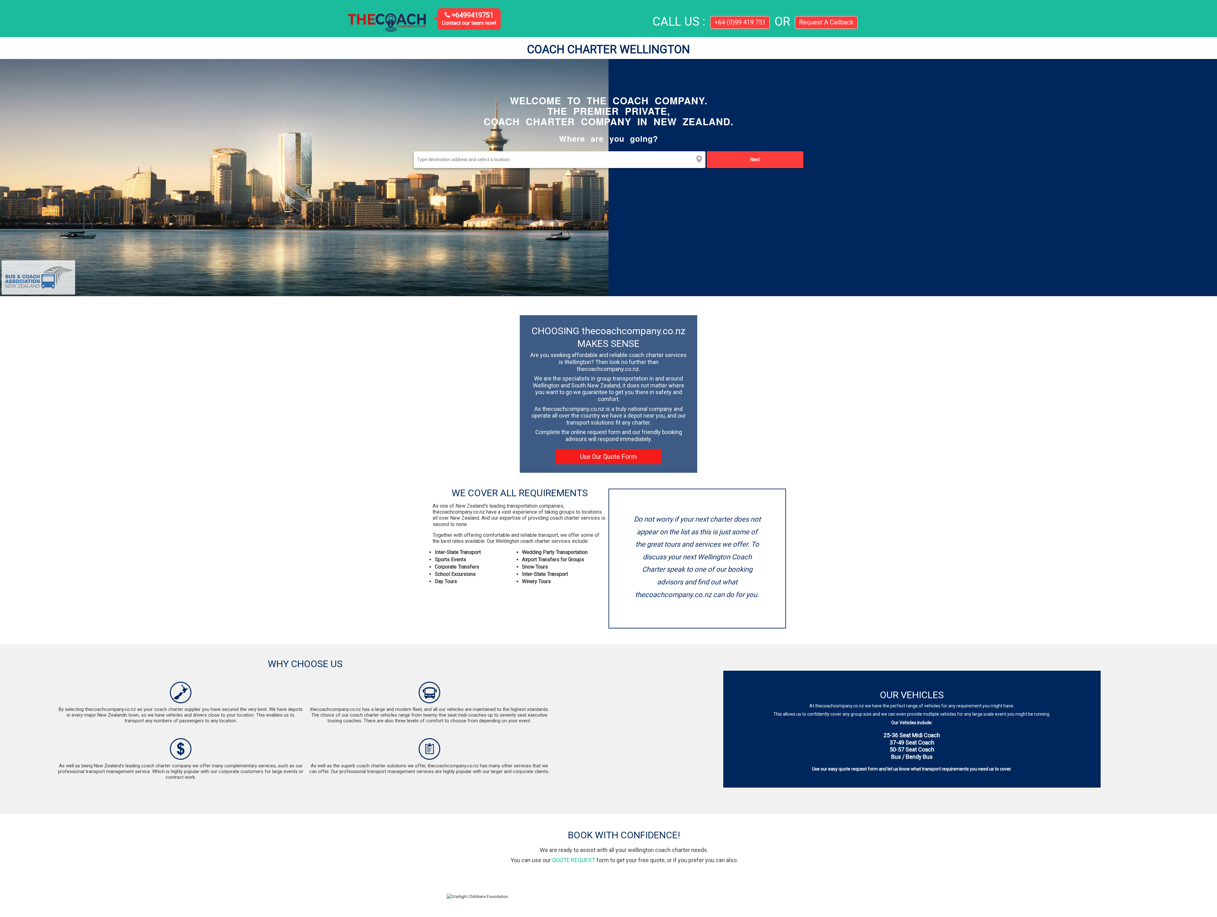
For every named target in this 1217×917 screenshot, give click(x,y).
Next (755, 159)
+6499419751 (471, 15)
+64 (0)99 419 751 (740, 22)
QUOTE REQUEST (573, 860)
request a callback (826, 22)
